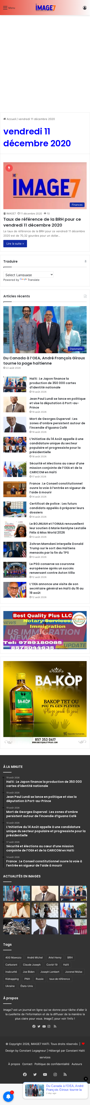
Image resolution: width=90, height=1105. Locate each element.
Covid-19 (51, 964)
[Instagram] (50, 1026)
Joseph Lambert (49, 971)
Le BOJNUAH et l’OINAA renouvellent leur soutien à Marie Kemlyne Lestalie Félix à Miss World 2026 (58, 528)
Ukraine (10, 986)
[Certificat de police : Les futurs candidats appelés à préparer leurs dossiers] (14, 509)
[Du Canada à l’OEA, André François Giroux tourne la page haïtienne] (16, 893)
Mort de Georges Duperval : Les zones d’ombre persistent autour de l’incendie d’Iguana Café (57, 423)
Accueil (11, 119)
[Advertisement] (45, 62)
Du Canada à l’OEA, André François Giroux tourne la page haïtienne (44, 360)
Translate (34, 279)
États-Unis (27, 986)
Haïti (66, 964)
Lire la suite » (15, 243)
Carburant (11, 964)
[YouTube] (45, 1026)
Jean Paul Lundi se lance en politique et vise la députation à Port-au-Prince (58, 403)
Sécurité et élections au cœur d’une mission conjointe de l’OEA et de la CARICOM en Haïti (57, 467)
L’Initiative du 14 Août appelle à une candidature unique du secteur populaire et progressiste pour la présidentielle (57, 445)
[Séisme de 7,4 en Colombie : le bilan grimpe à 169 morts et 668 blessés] (16, 926)
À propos (14, 1064)
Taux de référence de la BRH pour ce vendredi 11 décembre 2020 (42, 222)
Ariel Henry (55, 957)
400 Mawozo (13, 957)
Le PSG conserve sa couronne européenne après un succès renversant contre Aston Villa (52, 568)
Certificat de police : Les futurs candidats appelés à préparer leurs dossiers (57, 508)
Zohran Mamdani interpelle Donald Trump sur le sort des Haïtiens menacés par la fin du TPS (56, 548)
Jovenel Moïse (73, 971)
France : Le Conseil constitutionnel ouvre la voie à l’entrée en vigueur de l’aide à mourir (57, 487)
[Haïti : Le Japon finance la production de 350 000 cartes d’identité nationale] (14, 384)
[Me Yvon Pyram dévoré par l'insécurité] (73, 926)
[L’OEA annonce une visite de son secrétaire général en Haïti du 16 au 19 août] (14, 590)
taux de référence (59, 978)
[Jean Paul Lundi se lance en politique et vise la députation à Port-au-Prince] (14, 404)
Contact (27, 1064)
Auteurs (77, 1064)
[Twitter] (39, 1026)
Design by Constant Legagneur (25, 1050)
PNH (27, 978)
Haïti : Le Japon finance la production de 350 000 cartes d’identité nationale (53, 382)
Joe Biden (29, 971)
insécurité (11, 971)
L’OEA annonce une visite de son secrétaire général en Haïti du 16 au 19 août (57, 588)
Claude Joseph (32, 964)
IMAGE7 (11, 213)
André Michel (35, 957)
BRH (70, 957)
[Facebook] (34, 1026)
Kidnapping (12, 978)
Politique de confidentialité (52, 1064)
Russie (40, 978)
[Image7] (45, 7)
